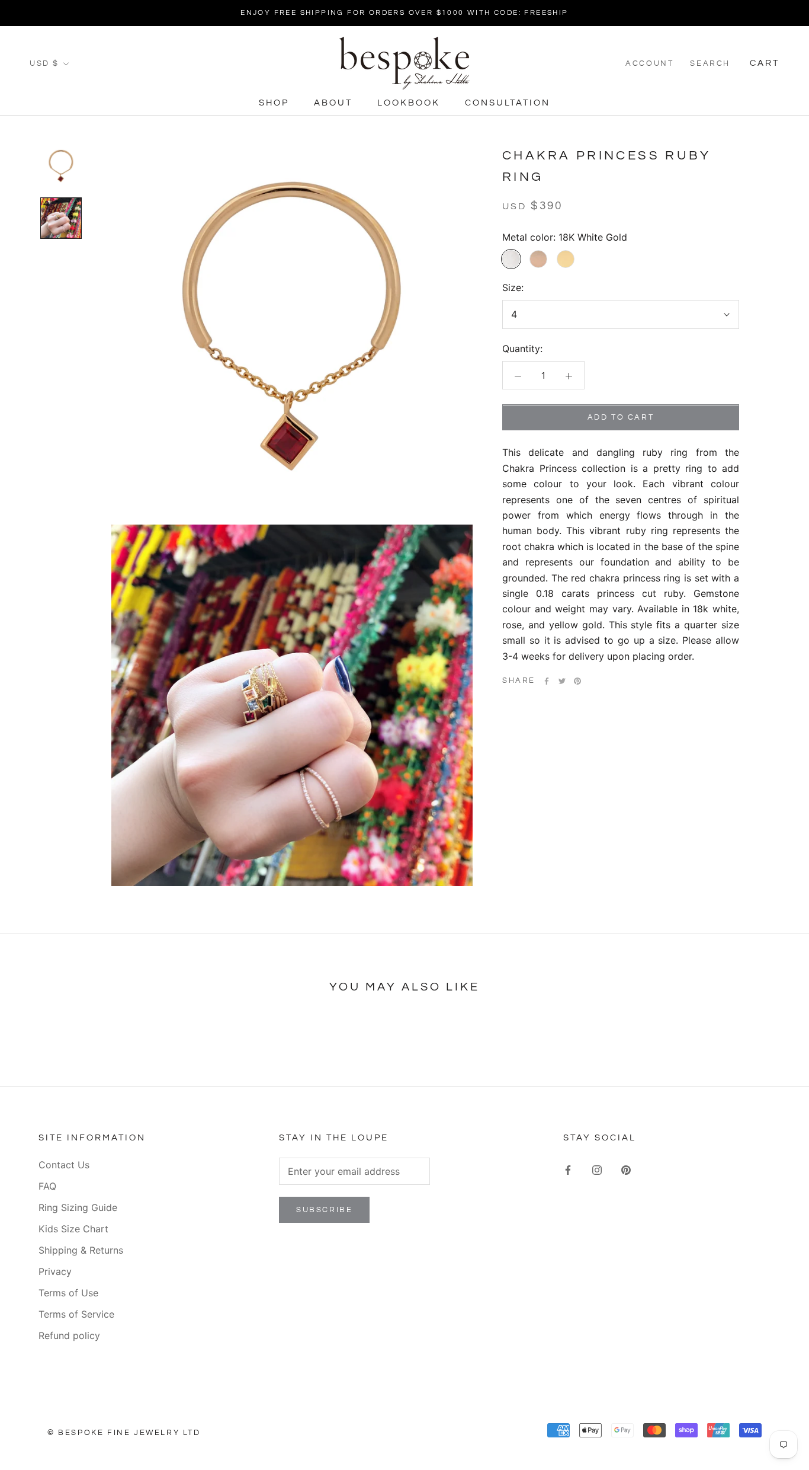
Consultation (507, 102)
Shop (274, 102)
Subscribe (324, 1210)
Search (710, 63)
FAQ (47, 1186)
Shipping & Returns (80, 1250)
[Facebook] (546, 681)
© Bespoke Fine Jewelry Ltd (124, 1433)
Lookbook (408, 102)
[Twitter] (562, 681)
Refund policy (69, 1335)
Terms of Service (76, 1314)
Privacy (55, 1271)
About (333, 102)
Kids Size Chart (73, 1229)
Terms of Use (68, 1293)
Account (649, 63)
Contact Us (63, 1165)
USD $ (44, 63)
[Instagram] (597, 1169)
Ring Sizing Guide (77, 1207)
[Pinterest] (577, 681)
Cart (764, 63)
